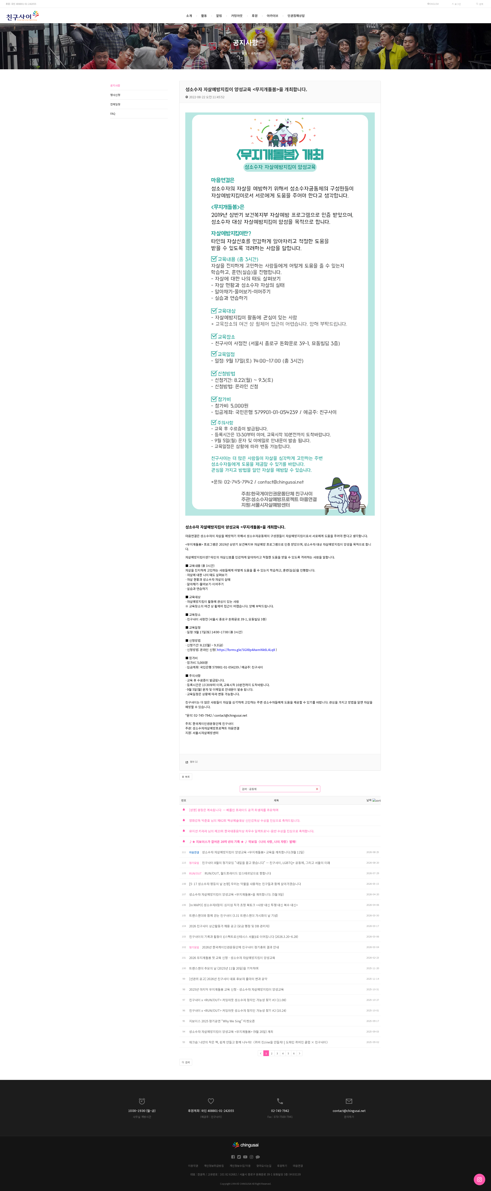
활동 (204, 15)
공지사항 (256, 53)
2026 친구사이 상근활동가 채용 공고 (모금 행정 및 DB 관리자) (229, 926)
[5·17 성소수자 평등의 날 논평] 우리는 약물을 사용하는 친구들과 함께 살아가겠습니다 (245, 883)
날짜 (369, 800)
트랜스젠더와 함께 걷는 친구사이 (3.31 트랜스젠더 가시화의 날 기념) (233, 915)
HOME (234, 53)
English (434, 3)
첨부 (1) (194, 761)
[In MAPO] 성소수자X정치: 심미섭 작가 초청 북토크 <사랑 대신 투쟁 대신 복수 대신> (243, 905)
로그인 (457, 4)
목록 (187, 777)
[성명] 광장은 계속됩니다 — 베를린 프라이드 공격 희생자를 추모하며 (233, 810)
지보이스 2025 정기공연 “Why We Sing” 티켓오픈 (222, 1021)
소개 (189, 15)
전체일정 (115, 104)
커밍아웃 (237, 15)
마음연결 (298, 1166)
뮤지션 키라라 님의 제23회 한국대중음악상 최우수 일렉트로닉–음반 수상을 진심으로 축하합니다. (251, 831)
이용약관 (193, 1166)
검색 (480, 4)
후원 (255, 15)
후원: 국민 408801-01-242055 (21, 3)
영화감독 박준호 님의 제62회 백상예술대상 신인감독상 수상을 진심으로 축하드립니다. (244, 820)
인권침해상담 (296, 15)
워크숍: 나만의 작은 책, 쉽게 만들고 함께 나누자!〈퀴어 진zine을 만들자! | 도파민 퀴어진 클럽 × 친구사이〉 (259, 1042)
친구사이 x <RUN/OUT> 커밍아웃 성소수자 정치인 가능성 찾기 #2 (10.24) (237, 1010)
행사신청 (115, 95)
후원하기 (282, 1166)
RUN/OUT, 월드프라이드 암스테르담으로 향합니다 (238, 873)
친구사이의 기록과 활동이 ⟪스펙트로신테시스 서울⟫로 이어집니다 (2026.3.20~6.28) (243, 936)
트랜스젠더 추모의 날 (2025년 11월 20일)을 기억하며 (223, 968)
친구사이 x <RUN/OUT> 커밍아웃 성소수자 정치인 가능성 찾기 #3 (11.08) (237, 1000)
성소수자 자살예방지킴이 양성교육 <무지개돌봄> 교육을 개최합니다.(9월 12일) (253, 852)
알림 (219, 15)
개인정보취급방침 (214, 1166)
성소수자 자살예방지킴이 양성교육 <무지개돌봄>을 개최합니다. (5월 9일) (236, 894)
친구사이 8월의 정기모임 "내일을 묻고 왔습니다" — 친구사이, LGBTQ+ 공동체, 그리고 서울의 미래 (266, 862)
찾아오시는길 (263, 1166)
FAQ (112, 114)
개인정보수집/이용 (240, 1166)
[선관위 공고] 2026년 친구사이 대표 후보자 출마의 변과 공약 (228, 978)
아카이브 (272, 15)
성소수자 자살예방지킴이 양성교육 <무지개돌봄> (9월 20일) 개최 (231, 1031)
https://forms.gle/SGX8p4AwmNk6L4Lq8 (246, 649)
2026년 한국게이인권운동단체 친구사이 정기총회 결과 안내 (240, 947)
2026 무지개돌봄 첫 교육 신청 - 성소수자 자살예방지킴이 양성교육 (232, 957)
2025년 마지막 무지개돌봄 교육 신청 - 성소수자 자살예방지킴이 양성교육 (236, 989)
